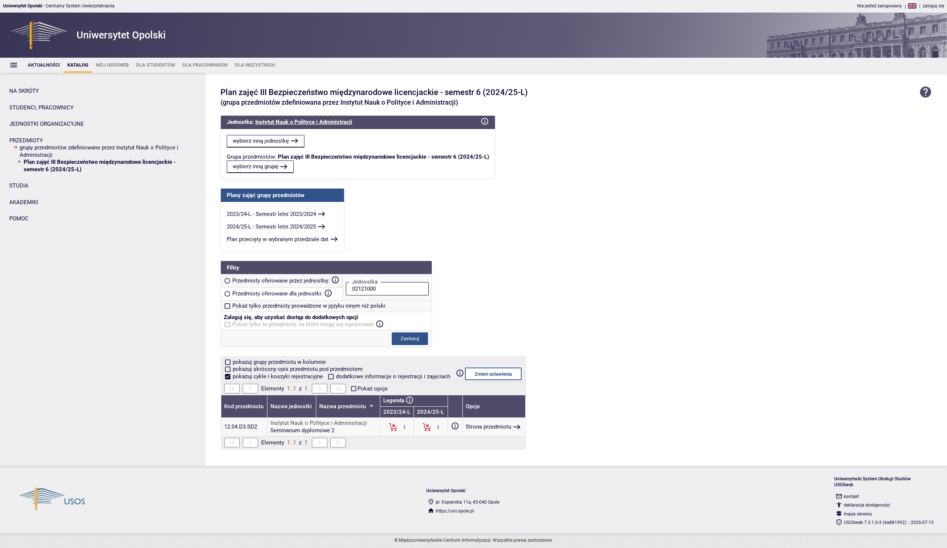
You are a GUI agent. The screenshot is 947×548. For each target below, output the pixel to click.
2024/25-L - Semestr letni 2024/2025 (271, 226)
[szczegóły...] (404, 426)
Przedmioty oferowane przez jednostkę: (281, 280)
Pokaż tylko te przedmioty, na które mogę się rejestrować (303, 324)
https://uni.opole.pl (455, 511)
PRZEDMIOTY (26, 140)
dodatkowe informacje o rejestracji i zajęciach (392, 376)
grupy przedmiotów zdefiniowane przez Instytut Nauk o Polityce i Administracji (99, 151)
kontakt (851, 496)
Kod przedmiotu (243, 406)
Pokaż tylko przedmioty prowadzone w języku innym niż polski (308, 305)
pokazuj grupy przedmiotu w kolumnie (278, 362)
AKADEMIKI (23, 202)
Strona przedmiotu (488, 426)
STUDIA (18, 185)
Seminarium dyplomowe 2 (302, 430)
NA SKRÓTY (24, 91)
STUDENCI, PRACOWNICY (41, 107)
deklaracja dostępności (867, 505)
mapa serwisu (858, 514)
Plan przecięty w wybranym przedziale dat (277, 239)
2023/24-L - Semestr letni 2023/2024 (271, 214)
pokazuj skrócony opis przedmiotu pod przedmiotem (297, 369)
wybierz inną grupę (255, 166)
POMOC (18, 218)
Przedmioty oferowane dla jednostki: (277, 293)
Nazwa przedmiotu (343, 406)
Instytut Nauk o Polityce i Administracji (303, 122)
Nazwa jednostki (291, 406)
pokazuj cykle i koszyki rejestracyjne (277, 376)
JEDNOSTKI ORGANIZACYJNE (46, 124)
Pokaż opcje (372, 388)
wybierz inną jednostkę (261, 141)
